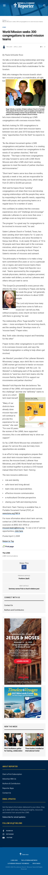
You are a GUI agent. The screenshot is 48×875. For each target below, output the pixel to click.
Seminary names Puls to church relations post (24, 589)
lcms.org (14, 860)
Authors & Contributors (11, 784)
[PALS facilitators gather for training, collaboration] (13, 739)
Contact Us (8, 605)
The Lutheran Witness (29, 860)
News (4, 27)
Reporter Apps (8, 788)
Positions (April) (24, 579)
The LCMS (9, 47)
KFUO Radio (36, 863)
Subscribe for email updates (13, 817)
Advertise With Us (9, 779)
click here (19, 531)
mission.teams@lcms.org (13, 528)
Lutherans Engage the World (18, 863)
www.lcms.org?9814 (11, 513)
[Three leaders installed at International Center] (34, 739)
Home (4, 20)
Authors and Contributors (14, 610)
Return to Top (8, 541)
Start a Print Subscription (12, 774)
